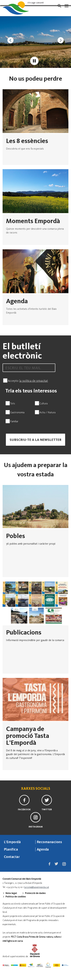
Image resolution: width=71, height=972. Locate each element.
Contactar (12, 856)
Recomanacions (49, 842)
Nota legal (11, 893)
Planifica (11, 849)
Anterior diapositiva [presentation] (10, 40)
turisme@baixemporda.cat (36, 887)
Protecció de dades (35, 893)
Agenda (43, 849)
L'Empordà (12, 842)
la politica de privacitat (33, 381)
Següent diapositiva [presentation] (60, 40)
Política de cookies (15, 896)
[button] (59, 6)
